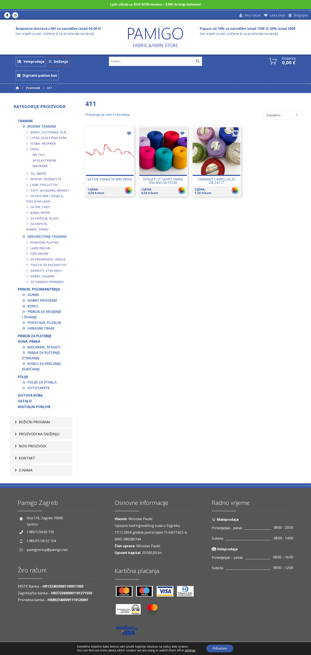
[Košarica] (273, 60)
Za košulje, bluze (44, 218)
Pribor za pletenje (34, 336)
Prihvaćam (220, 648)
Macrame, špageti (44, 347)
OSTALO (25, 401)
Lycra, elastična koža (48, 138)
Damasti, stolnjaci (46, 271)
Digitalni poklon (34, 406)
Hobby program (42, 300)
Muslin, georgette (45, 179)
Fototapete (39, 388)
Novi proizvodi (32, 446)
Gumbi (33, 294)
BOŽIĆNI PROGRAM (34, 422)
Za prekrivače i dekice (48, 259)
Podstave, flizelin (44, 322)
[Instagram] (15, 15)
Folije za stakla (42, 382)
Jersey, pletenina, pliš (48, 132)
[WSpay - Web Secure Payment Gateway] (130, 611)
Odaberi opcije (112, 165)
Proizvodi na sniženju (39, 434)
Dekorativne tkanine (47, 236)
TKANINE (25, 121)
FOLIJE (23, 376)
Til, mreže (38, 173)
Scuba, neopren (43, 143)
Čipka (34, 149)
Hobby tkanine (42, 276)
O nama (25, 470)
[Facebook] (7, 15)
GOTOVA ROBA (30, 395)
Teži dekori (39, 254)
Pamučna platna (44, 242)
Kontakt (27, 458)
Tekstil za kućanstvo (48, 265)
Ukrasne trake (41, 328)
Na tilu (39, 155)
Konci (33, 306)
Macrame (40, 166)
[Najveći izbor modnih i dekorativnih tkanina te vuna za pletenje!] (155, 37)
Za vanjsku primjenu (47, 282)
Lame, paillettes (44, 185)
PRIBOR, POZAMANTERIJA (39, 289)
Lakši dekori (40, 248)
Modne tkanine (42, 126)
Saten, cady (40, 207)
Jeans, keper (40, 213)
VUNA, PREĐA (29, 341)
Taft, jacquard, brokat (49, 190)
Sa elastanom (44, 160)
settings (190, 650)
